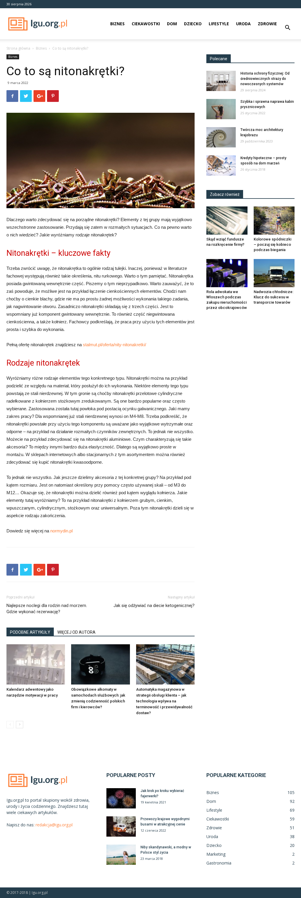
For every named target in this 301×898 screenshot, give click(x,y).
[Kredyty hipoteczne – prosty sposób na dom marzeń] (221, 165)
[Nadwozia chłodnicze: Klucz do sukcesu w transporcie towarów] (274, 273)
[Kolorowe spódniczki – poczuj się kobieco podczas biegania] (274, 220)
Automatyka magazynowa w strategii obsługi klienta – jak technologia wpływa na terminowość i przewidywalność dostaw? (164, 701)
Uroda (243, 23)
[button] (287, 28)
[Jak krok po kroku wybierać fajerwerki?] (121, 798)
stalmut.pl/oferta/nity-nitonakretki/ (114, 344)
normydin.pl (61, 530)
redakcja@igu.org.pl (54, 825)
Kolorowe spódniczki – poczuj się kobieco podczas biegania (272, 244)
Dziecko (193, 23)
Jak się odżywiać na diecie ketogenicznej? (154, 605)
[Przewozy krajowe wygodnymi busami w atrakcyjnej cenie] (121, 826)
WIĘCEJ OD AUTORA (76, 632)
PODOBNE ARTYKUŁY (30, 632)
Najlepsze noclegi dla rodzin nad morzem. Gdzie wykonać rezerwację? (46, 608)
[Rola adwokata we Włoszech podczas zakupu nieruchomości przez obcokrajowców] (227, 273)
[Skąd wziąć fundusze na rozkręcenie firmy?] (227, 220)
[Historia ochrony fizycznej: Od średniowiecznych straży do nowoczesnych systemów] (221, 81)
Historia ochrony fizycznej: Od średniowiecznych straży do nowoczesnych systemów (265, 78)
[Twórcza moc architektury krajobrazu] (221, 137)
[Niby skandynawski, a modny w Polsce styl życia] (121, 855)
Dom (172, 23)
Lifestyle (219, 23)
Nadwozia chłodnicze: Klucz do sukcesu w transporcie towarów (273, 297)
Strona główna (18, 48)
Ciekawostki (146, 23)
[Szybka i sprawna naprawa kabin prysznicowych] (221, 109)
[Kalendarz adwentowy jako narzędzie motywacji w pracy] (35, 664)
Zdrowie (267, 23)
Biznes (117, 23)
